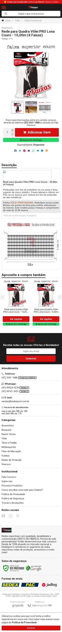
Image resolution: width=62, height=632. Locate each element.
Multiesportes (9, 447)
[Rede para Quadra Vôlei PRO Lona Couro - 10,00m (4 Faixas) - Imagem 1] (17, 107)
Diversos (6, 464)
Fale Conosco (9, 477)
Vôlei (17, 20)
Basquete (6, 429)
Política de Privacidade (13, 494)
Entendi (31, 628)
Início (7, 20)
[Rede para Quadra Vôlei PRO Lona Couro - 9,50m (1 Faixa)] (46, 303)
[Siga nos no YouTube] (3, 516)
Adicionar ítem (39, 132)
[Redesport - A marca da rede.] (33, 7)
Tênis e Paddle (9, 442)
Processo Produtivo (12, 485)
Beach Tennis (9, 434)
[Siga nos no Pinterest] (17, 516)
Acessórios (8, 425)
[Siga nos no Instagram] (10, 516)
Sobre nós (7, 481)
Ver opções (16, 319)
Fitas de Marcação (11, 451)
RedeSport (7, 28)
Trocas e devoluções (13, 502)
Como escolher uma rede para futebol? (22, 489)
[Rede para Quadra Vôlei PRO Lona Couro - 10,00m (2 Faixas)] (16, 303)
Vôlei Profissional (32, 20)
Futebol (5, 455)
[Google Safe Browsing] (33, 568)
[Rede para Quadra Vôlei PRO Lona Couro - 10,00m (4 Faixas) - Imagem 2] (31, 107)
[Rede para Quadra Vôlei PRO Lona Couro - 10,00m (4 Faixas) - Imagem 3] (44, 107)
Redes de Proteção (12, 460)
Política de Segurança (13, 498)
